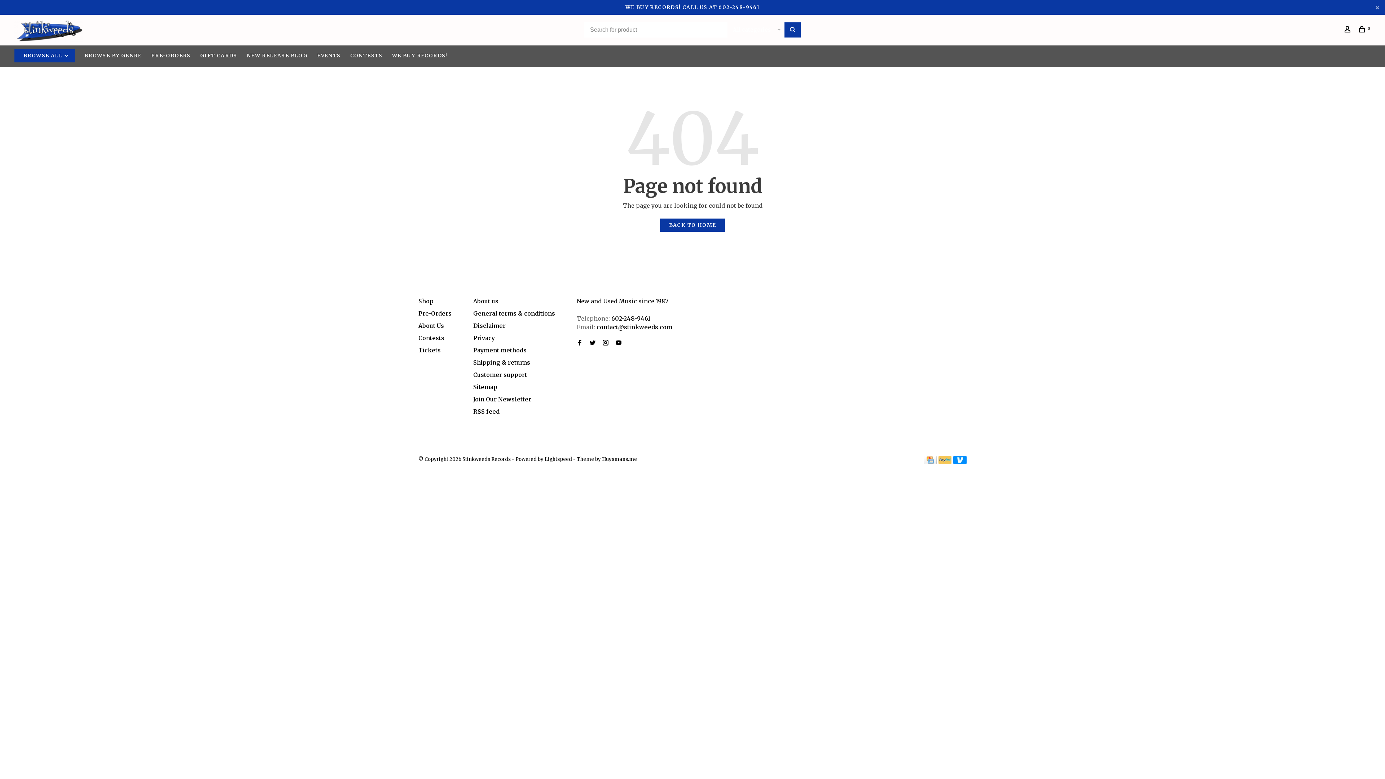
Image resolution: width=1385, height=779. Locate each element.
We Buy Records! (420, 55)
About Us (431, 325)
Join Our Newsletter (502, 399)
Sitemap (485, 387)
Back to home (692, 225)
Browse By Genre (113, 55)
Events (328, 55)
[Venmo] (960, 462)
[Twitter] (592, 343)
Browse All (43, 55)
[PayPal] (945, 462)
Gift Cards (218, 55)
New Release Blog (277, 55)
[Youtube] (618, 343)
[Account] (1348, 30)
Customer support (500, 374)
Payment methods (500, 350)
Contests (366, 55)
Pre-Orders (171, 55)
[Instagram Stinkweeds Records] (605, 343)
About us (485, 301)
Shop (426, 301)
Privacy (484, 338)
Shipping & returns (501, 362)
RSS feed (486, 411)
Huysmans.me (619, 459)
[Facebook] (579, 343)
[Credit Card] (930, 462)
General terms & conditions (514, 313)
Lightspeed (558, 459)
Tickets (429, 350)
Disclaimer (489, 325)
